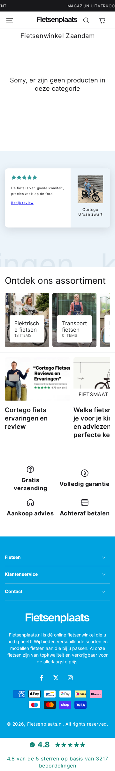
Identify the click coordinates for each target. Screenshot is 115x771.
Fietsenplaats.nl (45, 724)
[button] (86, 19)
